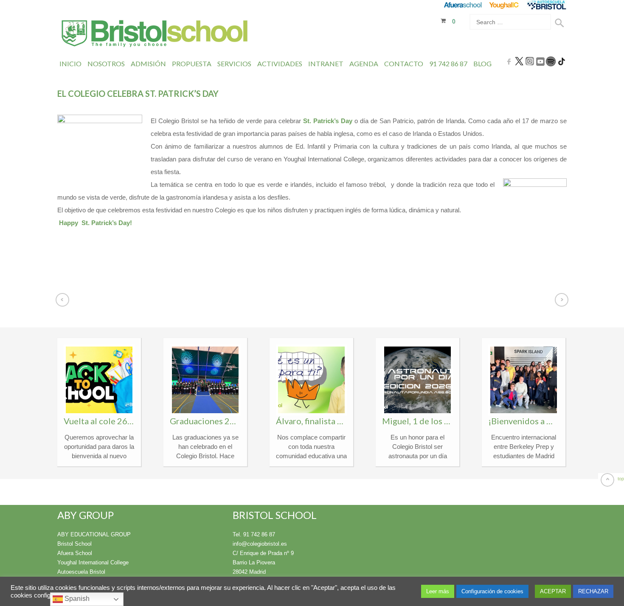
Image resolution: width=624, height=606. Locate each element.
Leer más (437, 591)
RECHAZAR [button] (593, 591)
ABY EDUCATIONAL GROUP (94, 534)
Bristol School (74, 544)
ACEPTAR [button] (553, 591)
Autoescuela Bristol (81, 572)
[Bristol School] (155, 34)
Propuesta (191, 63)
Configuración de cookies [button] (492, 591)
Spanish (76, 598)
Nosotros (106, 63)
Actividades (279, 63)
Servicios (234, 63)
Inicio (70, 63)
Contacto (403, 63)
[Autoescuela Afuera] (546, 5)
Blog (482, 63)
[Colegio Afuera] (462, 5)
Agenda (363, 63)
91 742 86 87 (448, 63)
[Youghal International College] (504, 5)
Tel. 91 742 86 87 (254, 534)
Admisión (148, 63)
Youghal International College (324, 159)
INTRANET (325, 63)
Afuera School (74, 553)
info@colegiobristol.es (260, 544)
